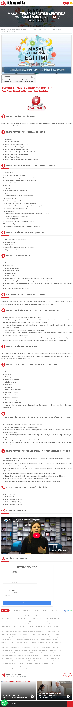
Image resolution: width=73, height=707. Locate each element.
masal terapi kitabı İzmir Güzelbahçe (10, 650)
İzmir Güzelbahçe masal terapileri (16, 623)
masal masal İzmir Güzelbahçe (19, 647)
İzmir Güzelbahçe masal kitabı (48, 618)
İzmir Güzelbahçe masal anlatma (31, 618)
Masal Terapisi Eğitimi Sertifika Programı (24, 29)
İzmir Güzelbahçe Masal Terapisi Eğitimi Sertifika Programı (19, 79)
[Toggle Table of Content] (32, 77)
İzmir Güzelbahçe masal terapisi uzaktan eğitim (17, 631)
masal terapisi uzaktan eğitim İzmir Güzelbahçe (27, 658)
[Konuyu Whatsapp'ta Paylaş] (71, 611)
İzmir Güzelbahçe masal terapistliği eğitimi (38, 634)
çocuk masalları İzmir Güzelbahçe (19, 610)
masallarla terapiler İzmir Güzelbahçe (10, 666)
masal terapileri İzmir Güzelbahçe (29, 650)
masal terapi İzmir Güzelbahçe (53, 647)
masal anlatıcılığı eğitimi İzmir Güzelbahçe (50, 642)
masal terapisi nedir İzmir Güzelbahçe (27, 653)
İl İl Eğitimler (40, 20)
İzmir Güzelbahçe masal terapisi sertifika (39, 626)
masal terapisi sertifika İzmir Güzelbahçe (48, 653)
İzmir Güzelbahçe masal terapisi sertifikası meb (26, 629)
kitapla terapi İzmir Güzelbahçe (31, 642)
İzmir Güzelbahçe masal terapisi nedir (18, 626)
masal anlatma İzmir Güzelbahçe (45, 645)
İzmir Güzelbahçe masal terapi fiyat (40, 621)
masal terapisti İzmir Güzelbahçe (47, 658)
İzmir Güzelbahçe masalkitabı (23, 637)
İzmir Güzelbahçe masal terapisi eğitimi (35, 623)
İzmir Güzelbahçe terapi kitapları (15, 642)
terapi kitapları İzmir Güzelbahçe (24, 668)
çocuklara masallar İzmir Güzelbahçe (37, 610)
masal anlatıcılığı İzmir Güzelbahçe (10, 645)
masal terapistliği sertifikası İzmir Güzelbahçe (12, 663)
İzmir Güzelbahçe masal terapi (22, 621)
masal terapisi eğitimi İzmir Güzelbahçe (48, 650)
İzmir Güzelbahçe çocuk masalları (17, 613)
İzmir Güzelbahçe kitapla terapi (14, 615)
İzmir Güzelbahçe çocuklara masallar (35, 613)
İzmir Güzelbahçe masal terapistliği (18, 634)
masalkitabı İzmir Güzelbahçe (32, 663)
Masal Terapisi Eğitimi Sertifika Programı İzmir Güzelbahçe (20, 81)
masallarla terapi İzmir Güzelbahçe (49, 663)
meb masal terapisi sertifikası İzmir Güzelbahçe (33, 666)
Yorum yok (58, 29)
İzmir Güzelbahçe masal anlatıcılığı (31, 615)
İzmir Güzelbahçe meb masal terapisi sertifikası (24, 639)
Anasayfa (32, 20)
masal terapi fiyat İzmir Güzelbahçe (36, 647)
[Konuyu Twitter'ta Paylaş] (68, 611)
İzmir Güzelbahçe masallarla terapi (40, 637)
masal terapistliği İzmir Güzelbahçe (50, 660)
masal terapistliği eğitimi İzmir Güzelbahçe (29, 660)
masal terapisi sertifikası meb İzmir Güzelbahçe (35, 655)
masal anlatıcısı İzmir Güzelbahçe (28, 645)
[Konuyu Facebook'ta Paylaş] (65, 611)
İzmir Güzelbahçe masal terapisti (38, 631)
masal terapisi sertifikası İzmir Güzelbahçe (12, 655)
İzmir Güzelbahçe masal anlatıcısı (14, 618)
